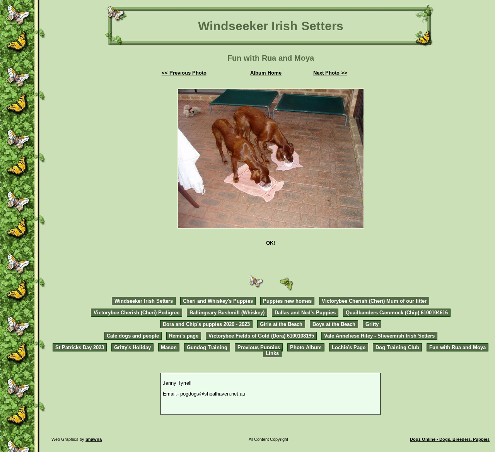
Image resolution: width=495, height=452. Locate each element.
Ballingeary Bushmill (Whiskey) (227, 313)
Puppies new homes (287, 301)
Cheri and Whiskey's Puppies (218, 301)
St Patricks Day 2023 (79, 347)
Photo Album (306, 347)
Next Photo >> (330, 73)
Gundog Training (207, 347)
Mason (169, 347)
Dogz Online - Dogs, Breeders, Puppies (450, 439)
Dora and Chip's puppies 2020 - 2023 (206, 324)
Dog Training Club (397, 347)
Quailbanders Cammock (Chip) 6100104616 (397, 313)
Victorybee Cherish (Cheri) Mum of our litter (374, 301)
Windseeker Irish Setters (143, 301)
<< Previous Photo (184, 73)
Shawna (93, 439)
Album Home (266, 73)
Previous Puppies (258, 347)
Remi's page (183, 336)
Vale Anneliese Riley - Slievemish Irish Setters (379, 336)
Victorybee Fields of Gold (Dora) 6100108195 (261, 336)
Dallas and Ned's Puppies (305, 313)
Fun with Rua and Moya (457, 347)
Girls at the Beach (281, 324)
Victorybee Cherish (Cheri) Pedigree (136, 313)
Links (272, 353)
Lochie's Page (348, 347)
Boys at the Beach (333, 324)
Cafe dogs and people (133, 336)
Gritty (372, 324)
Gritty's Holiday (132, 347)
